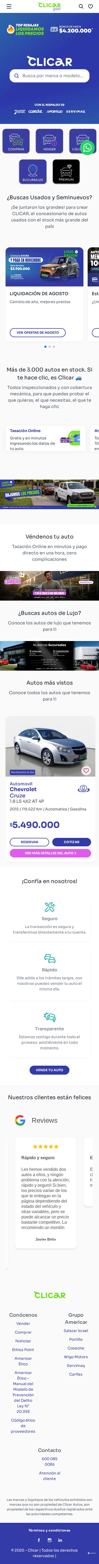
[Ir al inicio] (49, 6)
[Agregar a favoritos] (86, 770)
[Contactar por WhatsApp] (87, 147)
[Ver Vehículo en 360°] (83, 788)
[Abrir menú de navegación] (9, 6)
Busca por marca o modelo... (52, 75)
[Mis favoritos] (90, 6)
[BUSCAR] (81, 6)
